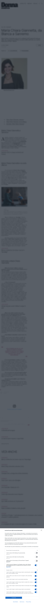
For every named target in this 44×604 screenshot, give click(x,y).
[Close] (42, 530)
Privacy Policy (28, 601)
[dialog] (22, 566)
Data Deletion (15, 601)
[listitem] (22, 550)
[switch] (36, 553)
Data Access (22, 601)
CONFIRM (14, 597)
